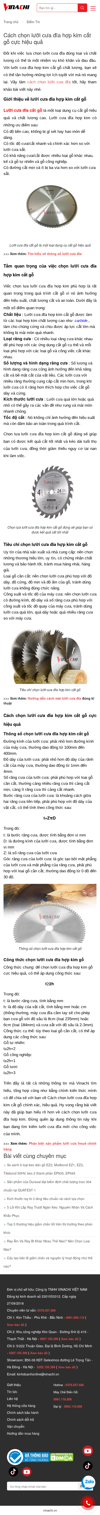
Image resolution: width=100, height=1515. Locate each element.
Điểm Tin (33, 21)
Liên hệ (12, 1398)
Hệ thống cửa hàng (21, 1405)
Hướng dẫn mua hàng (23, 1433)
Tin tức (12, 1391)
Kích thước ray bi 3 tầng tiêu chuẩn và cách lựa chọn (45, 1198)
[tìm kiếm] (82, 8)
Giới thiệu (14, 1384)
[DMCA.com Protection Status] (61, 1456)
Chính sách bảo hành (23, 1412)
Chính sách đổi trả (20, 1419)
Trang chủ (10, 21)
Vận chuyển (15, 1426)
